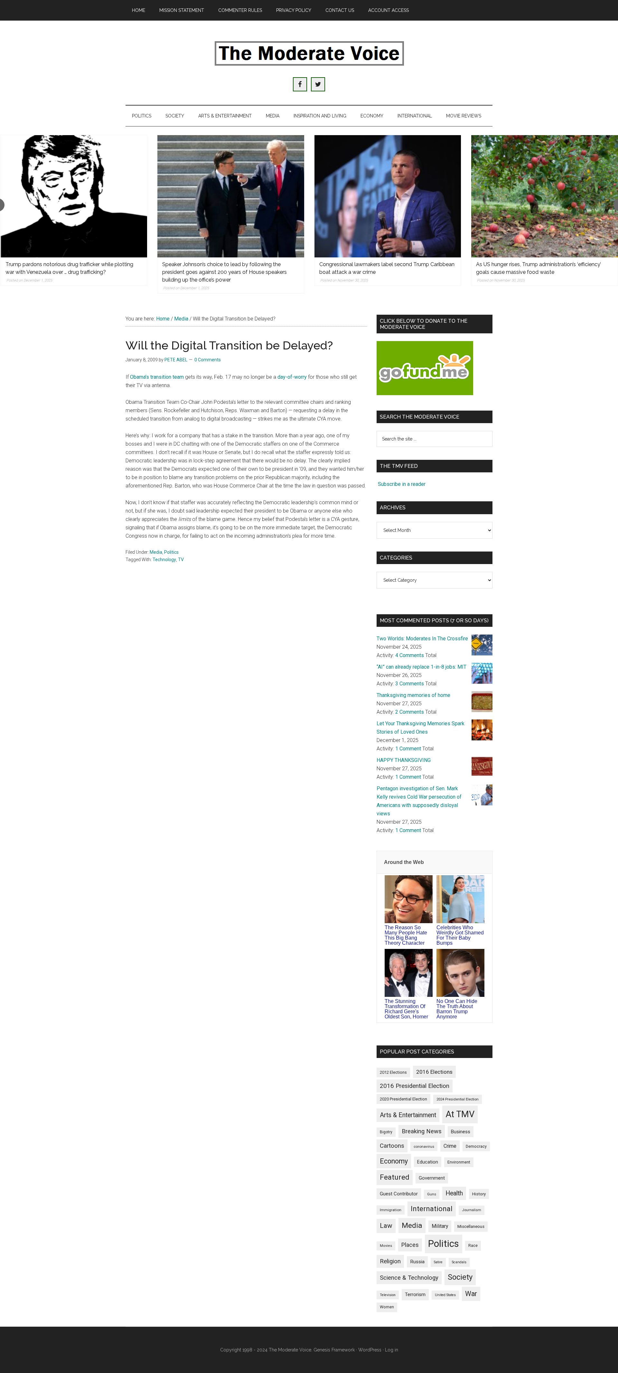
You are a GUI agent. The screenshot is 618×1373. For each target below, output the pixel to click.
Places (410, 1244)
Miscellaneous (470, 1226)
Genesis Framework (334, 1349)
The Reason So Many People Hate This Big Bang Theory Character (406, 935)
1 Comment (408, 749)
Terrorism (415, 1294)
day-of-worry (292, 377)
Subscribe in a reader (402, 484)
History (479, 1194)
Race (473, 1245)
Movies (386, 1246)
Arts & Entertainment (408, 1115)
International (432, 1208)
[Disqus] (246, 670)
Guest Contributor (399, 1194)
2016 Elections (434, 1072)
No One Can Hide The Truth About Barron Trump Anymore (456, 1008)
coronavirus (424, 1146)
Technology (164, 559)
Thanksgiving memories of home (413, 695)
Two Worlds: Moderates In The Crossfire (422, 638)
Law (386, 1225)
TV (181, 559)
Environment (458, 1162)
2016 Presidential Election (414, 1086)
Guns (431, 1194)
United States (445, 1295)
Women (387, 1307)
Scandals (459, 1262)
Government (432, 1178)
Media (156, 552)
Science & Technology (409, 1277)
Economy (394, 1161)
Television (388, 1295)
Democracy (476, 1146)
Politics (171, 552)
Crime (450, 1146)
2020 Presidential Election (403, 1099)
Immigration (390, 1210)
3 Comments (409, 684)
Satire (438, 1262)
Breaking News (422, 1131)
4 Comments (409, 655)
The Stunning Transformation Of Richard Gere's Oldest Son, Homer (406, 1008)
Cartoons (392, 1145)
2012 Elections (393, 1072)
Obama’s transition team (157, 377)
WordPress (369, 1349)
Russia (417, 1262)
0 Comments (207, 359)
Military (440, 1226)
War (471, 1294)
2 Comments (409, 712)
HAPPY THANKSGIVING (404, 760)
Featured (394, 1177)
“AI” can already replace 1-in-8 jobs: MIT (421, 667)
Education (427, 1161)
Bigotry (386, 1132)
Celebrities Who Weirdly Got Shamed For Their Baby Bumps (460, 935)
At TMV (459, 1114)
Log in (391, 1349)
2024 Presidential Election (457, 1099)
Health (454, 1193)
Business (460, 1132)
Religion (390, 1261)
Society (460, 1277)
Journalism (471, 1210)
